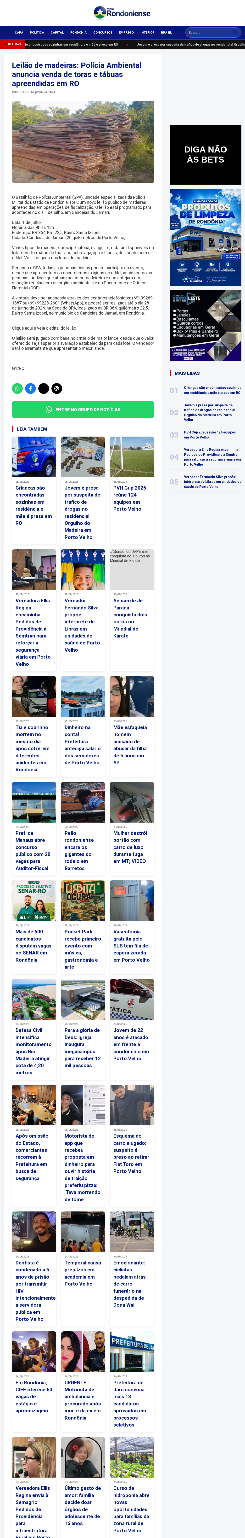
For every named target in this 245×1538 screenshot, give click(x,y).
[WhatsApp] (17, 388)
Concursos (102, 32)
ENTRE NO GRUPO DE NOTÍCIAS (88, 409)
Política (37, 32)
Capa (19, 32)
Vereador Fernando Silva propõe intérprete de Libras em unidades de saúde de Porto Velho (212, 482)
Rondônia (78, 32)
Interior (147, 32)
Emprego (126, 32)
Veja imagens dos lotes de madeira (57, 257)
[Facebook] (30, 388)
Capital (57, 32)
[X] (43, 388)
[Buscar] (235, 32)
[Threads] (56, 388)
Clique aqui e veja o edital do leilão (44, 328)
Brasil (166, 32)
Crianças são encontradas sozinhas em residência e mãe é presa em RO (60, 44)
